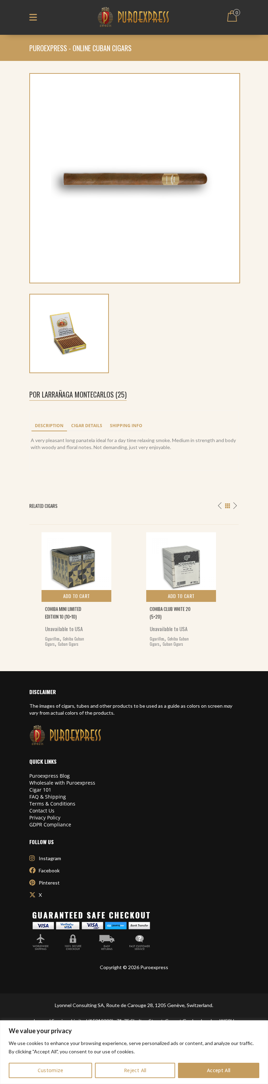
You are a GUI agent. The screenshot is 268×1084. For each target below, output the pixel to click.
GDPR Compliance (50, 824)
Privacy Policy (44, 817)
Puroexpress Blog (49, 775)
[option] (81, 587)
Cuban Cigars (68, 644)
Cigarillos (52, 639)
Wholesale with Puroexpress (62, 782)
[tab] (49, 426)
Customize (51, 1070)
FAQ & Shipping (47, 796)
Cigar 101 (40, 789)
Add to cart (76, 595)
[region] (134, 1052)
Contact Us (41, 810)
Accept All (219, 1070)
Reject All (135, 1070)
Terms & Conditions (52, 803)
